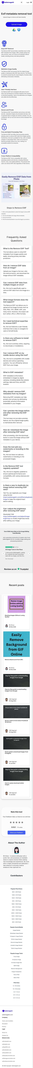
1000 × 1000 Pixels (16, 916)
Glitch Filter (16, 977)
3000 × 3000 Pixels (16, 913)
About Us (4, 1032)
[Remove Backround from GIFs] (16, 644)
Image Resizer (16, 930)
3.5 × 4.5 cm (16, 994)
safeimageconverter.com (8, 1058)
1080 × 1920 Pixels (16, 904)
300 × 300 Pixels (16, 901)
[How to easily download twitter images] (16, 774)
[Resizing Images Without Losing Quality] (16, 604)
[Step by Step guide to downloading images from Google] (16, 680)
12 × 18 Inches (16, 988)
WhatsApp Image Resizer (16, 933)
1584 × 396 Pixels (16, 910)
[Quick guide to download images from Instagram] (16, 743)
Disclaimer (5, 1023)
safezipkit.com (6, 1044)
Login (27, 2)
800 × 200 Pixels (16, 892)
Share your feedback (16, 832)
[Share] (21, 2)
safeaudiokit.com (6, 1052)
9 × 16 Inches (16, 985)
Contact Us (5, 1035)
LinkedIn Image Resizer (16, 945)
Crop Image (17, 956)
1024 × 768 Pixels (16, 898)
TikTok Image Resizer (16, 939)
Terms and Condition (7, 1021)
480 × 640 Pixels (16, 922)
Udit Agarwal (13, 699)
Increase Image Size (16, 962)
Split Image (16, 965)
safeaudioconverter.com (8, 1055)
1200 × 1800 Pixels (16, 919)
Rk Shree (11, 625)
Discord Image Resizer (16, 942)
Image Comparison (16, 971)
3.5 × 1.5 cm (16, 991)
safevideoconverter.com (8, 1061)
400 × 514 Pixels (16, 907)
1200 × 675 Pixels (16, 895)
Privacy (4, 1026)
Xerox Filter (16, 974)
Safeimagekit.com (16, 1065)
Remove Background (16, 968)
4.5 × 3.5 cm (16, 997)
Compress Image (16, 959)
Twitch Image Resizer (16, 948)
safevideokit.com (6, 1041)
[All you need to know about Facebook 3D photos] (16, 711)
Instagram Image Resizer (16, 936)
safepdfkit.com (6, 1047)
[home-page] (8, 2)
